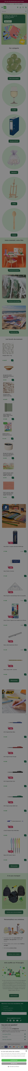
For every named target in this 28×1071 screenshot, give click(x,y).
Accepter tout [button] (14, 1060)
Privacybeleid (13, 1068)
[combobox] (26, 1051)
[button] (14, 1066)
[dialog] (14, 1060)
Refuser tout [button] (14, 1063)
